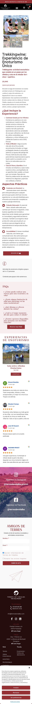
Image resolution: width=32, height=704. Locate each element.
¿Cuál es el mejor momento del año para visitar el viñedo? (15, 314)
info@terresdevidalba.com (16, 614)
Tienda (5, 651)
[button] (29, 668)
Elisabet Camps (13, 404)
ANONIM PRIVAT (14, 448)
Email (4, 545)
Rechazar (16, 692)
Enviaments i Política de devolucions (21, 653)
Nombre (5, 538)
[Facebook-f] (12, 619)
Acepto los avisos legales (15, 558)
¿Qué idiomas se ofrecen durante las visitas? (14, 308)
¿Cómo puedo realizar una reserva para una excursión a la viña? (16, 294)
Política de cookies (15, 701)
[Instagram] (16, 619)
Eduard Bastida (13, 382)
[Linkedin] (20, 619)
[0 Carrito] (28, 8)
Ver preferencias (16, 697)
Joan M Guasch (13, 426)
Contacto (6, 665)
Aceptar (16, 687)
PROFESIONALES (7, 662)
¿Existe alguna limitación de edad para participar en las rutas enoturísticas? (15, 301)
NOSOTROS (6, 659)
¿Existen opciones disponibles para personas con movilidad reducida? (16, 321)
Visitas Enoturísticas (7, 655)
